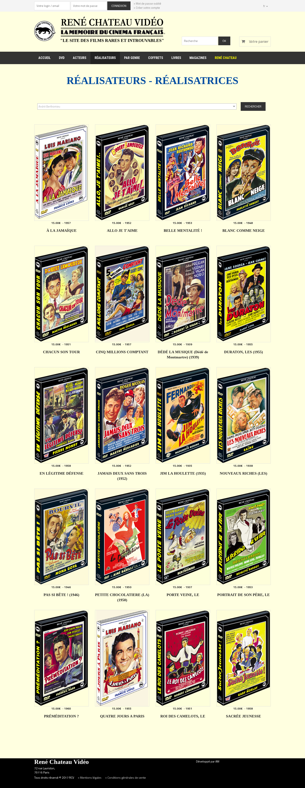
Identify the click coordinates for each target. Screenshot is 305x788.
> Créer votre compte (147, 7)
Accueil (44, 58)
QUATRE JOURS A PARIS (122, 716)
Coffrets (155, 58)
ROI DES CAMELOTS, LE (182, 716)
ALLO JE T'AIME (122, 230)
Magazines (197, 58)
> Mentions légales (90, 777)
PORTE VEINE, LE (183, 595)
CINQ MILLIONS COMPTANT (122, 352)
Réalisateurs (105, 58)
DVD (62, 58)
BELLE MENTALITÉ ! (183, 230)
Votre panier (258, 41)
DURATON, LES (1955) (243, 352)
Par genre (132, 58)
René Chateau (226, 58)
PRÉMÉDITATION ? (61, 716)
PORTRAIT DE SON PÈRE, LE (243, 595)
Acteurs (79, 58)
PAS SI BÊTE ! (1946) (61, 595)
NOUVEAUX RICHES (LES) (243, 473)
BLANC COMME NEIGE (243, 230)
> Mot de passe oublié (147, 3)
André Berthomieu (49, 106)
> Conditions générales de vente (125, 777)
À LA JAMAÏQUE (61, 230)
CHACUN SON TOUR (61, 352)
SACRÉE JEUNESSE (243, 716)
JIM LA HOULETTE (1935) (183, 473)
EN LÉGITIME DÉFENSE (61, 473)
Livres (176, 58)
